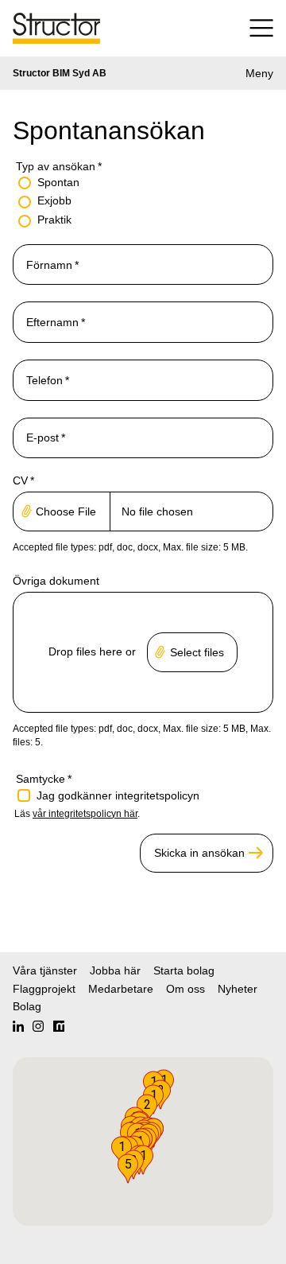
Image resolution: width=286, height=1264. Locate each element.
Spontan (58, 182)
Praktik (54, 219)
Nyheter (237, 988)
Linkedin (18, 1026)
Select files (197, 652)
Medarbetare (120, 988)
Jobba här (115, 970)
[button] (128, 1168)
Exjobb (54, 200)
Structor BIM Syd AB (59, 73)
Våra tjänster (45, 970)
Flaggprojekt (44, 988)
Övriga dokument (56, 580)
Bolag (27, 1006)
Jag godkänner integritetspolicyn (118, 795)
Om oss (185, 988)
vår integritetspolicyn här (85, 813)
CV (23, 480)
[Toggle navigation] (255, 28)
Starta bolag (183, 970)
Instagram (38, 1026)
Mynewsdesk (58, 1026)
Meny (259, 73)
